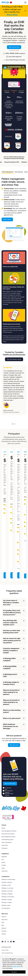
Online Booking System (7, 839)
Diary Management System (8, 836)
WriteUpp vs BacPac (7, 882)
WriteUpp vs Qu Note (7, 891)
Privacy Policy (5, 950)
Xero (3, 859)
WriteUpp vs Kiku (6, 905)
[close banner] (25, 11)
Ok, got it (14, 972)
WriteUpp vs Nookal (7, 899)
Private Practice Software (8, 833)
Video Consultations (7, 842)
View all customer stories (14, 359)
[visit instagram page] (5, 942)
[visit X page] (8, 942)
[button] (25, 2)
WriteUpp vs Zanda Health (8, 879)
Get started (27, 576)
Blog (3, 925)
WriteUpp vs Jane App (7, 888)
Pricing (3, 828)
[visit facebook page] (2, 942)
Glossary (4, 934)
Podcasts (4, 931)
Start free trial (6, 575)
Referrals (4, 928)
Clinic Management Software (9, 831)
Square (3, 862)
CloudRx (4, 865)
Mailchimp (4, 856)
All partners (4, 871)
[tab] (7, 172)
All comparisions (6, 908)
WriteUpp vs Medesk (7, 893)
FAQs (3, 922)
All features (4, 848)
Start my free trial (14, 47)
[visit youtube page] (14, 942)
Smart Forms (5, 845)
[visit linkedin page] (11, 942)
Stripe (3, 868)
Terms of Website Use (7, 952)
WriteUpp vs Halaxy (7, 902)
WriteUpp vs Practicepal (8, 896)
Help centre (4, 919)
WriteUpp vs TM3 (6, 885)
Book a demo (7, 219)
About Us (4, 916)
